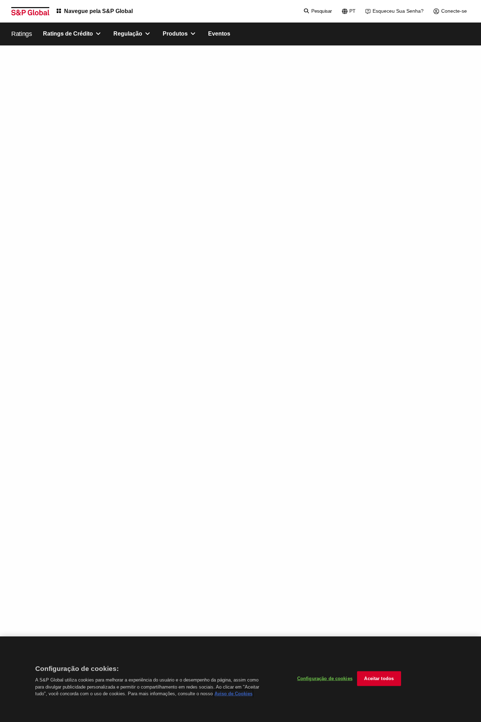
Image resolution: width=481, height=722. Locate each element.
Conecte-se (454, 11)
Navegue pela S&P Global (98, 11)
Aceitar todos (379, 678)
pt (352, 11)
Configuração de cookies (324, 678)
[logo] (30, 11)
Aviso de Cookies (233, 693)
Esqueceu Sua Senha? (398, 11)
